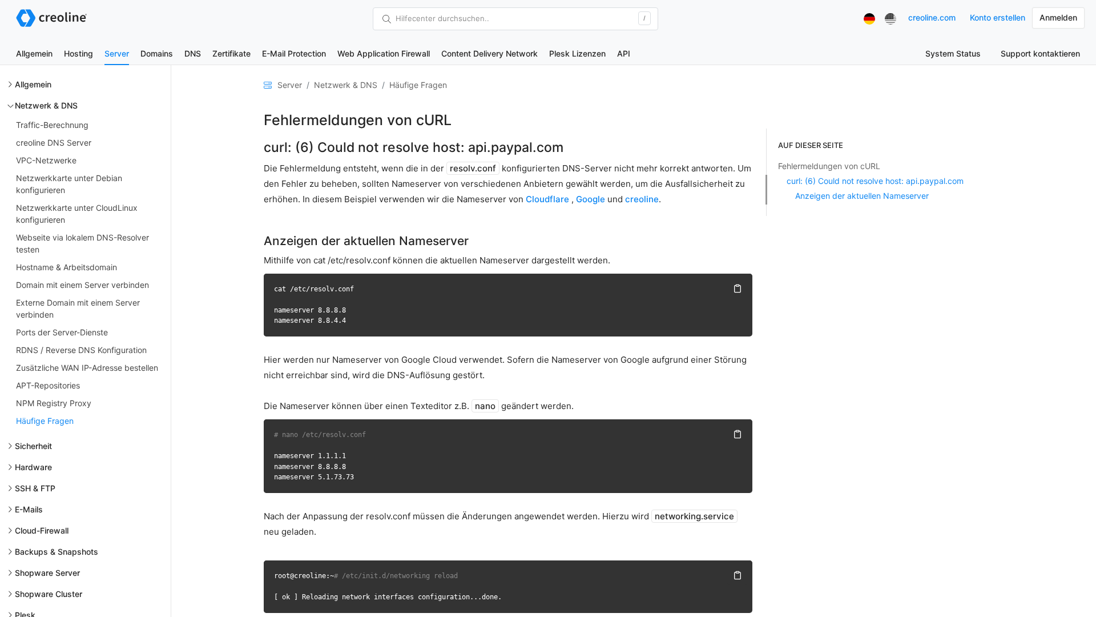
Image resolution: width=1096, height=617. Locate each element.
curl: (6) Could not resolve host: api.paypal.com (875, 181)
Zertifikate (231, 53)
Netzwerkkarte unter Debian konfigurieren (69, 184)
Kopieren (737, 288)
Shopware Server (47, 573)
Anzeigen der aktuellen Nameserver (862, 196)
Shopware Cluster (48, 594)
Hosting (78, 53)
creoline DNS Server (53, 142)
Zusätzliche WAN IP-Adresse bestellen (87, 367)
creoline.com (932, 17)
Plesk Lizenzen (577, 53)
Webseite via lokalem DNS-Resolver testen (82, 243)
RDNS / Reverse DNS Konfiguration (81, 350)
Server (116, 53)
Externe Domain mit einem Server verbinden (78, 308)
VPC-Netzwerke (46, 160)
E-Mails (29, 509)
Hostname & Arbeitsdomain (66, 267)
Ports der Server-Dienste (62, 332)
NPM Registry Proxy (53, 403)
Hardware (33, 467)
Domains (156, 53)
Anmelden (1058, 17)
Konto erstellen (997, 17)
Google (590, 199)
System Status (953, 53)
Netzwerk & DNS (46, 105)
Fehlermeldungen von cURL (829, 166)
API (623, 53)
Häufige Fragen (45, 421)
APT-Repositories (48, 385)
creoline (642, 199)
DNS (192, 53)
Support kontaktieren (1040, 53)
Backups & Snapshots (56, 551)
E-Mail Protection (294, 53)
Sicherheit (33, 446)
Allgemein (34, 53)
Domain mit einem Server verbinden (82, 285)
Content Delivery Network (489, 53)
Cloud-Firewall (41, 530)
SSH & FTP (35, 488)
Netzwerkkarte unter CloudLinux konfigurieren (77, 214)
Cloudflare (547, 199)
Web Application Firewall (383, 53)
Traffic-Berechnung (52, 125)
